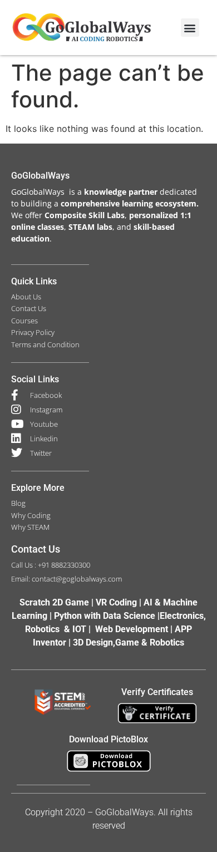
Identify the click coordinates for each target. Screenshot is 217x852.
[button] (190, 27)
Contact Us (35, 549)
